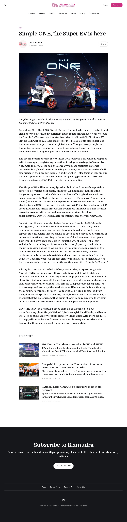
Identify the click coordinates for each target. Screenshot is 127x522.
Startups (83, 13)
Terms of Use (68, 487)
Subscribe (117, 4)
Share (103, 44)
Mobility (42, 13)
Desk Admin (35, 42)
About (44, 487)
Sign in (105, 5)
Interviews (31, 13)
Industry (51, 13)
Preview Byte (94, 13)
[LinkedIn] (63, 500)
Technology (62, 13)
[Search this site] (5, 5)
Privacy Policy (55, 487)
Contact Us (81, 487)
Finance (73, 13)
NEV (20, 28)
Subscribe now (65, 466)
